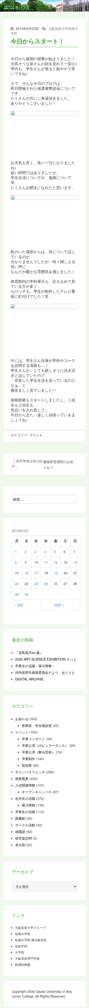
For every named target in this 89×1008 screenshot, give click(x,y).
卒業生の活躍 (25, 811)
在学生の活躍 (25, 798)
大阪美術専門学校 (27, 958)
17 (36, 573)
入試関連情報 (25, 785)
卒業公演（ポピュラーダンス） (45, 745)
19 (56, 573)
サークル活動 (25, 825)
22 (17, 583)
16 (26, 573)
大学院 (19, 952)
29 (17, 594)
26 (56, 583)
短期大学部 (22, 934)
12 (56, 562)
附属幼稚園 (22, 965)
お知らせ (21, 718)
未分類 (20, 844)
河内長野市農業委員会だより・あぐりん (45, 672)
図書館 (20, 818)
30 (26, 594)
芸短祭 (27, 765)
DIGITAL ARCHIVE (29, 679)
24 (36, 583)
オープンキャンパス (37, 791)
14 (75, 562)
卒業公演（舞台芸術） (38, 752)
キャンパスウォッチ (30, 772)
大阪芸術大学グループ (30, 928)
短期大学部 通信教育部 (31, 940)
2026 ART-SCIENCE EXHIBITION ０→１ (45, 659)
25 (46, 583)
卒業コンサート (33, 738)
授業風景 (21, 778)
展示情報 (28, 805)
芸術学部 (21, 946)
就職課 (20, 831)
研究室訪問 (23, 838)
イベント (35, 434)
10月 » (59, 605)
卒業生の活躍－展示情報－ (35, 665)
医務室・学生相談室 (37, 725)
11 (46, 562)
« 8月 (19, 605)
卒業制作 (28, 758)
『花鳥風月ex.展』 (29, 652)
